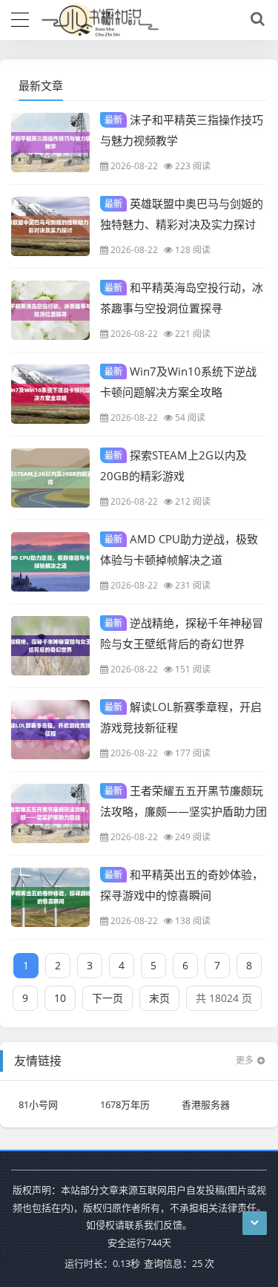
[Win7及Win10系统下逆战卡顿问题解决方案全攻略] (50, 394)
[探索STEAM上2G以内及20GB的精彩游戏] (50, 478)
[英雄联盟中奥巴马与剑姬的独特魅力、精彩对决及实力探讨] (50, 226)
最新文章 (41, 85)
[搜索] (255, 19)
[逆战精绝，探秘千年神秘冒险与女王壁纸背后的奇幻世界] (50, 645)
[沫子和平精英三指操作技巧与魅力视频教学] (50, 142)
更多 (245, 1060)
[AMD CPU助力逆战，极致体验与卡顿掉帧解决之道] (50, 562)
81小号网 (38, 1104)
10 (60, 998)
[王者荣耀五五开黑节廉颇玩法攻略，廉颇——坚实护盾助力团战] (50, 813)
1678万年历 (125, 1104)
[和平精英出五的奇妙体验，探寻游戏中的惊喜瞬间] (50, 897)
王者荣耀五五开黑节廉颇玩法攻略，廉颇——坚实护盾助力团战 (183, 810)
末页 (159, 998)
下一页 (107, 998)
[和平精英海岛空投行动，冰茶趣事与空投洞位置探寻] (50, 310)
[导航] (20, 18)
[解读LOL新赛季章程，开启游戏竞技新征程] (50, 729)
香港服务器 (206, 1104)
